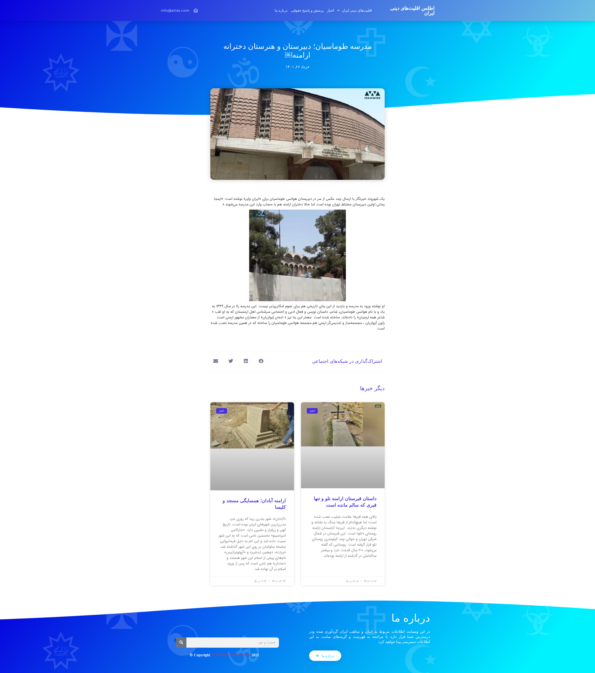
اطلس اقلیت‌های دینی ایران (412, 10)
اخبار (330, 10)
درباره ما (281, 10)
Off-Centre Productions (231, 655)
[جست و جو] (181, 642)
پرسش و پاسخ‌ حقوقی (307, 10)
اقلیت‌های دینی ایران (357, 10)
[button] (261, 361)
